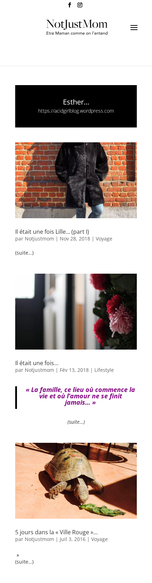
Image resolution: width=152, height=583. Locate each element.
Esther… (76, 102)
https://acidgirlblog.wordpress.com (76, 110)
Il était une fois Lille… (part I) (52, 232)
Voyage (104, 238)
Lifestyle (104, 370)
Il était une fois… (36, 363)
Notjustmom (39, 238)
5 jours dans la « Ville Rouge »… (56, 532)
